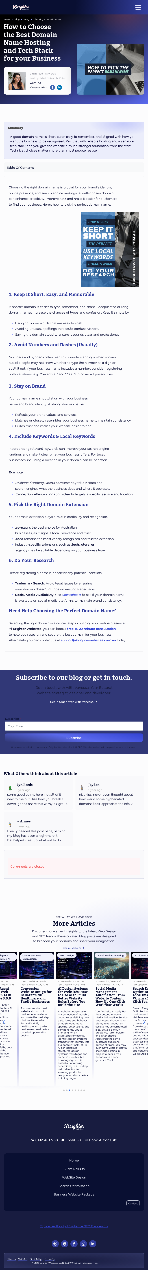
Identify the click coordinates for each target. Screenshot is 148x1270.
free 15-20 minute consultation (91, 628)
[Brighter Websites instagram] (83, 1243)
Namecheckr (71, 594)
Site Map (36, 1259)
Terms (11, 1259)
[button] (4, 1022)
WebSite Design (74, 1177)
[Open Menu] (138, 7)
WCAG (22, 1259)
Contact (133, 1203)
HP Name (4, 712)
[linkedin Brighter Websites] (92, 1243)
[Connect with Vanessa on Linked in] (59, 87)
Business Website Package (74, 1194)
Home (7, 19)
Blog (17, 19)
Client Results (74, 1169)
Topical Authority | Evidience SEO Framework (74, 1226)
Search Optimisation (74, 1186)
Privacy (50, 1259)
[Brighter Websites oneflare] (64, 1243)
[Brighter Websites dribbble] (55, 1243)
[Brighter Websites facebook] (74, 1243)
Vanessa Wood (39, 87)
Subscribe (13, 718)
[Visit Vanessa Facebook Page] (52, 87)
